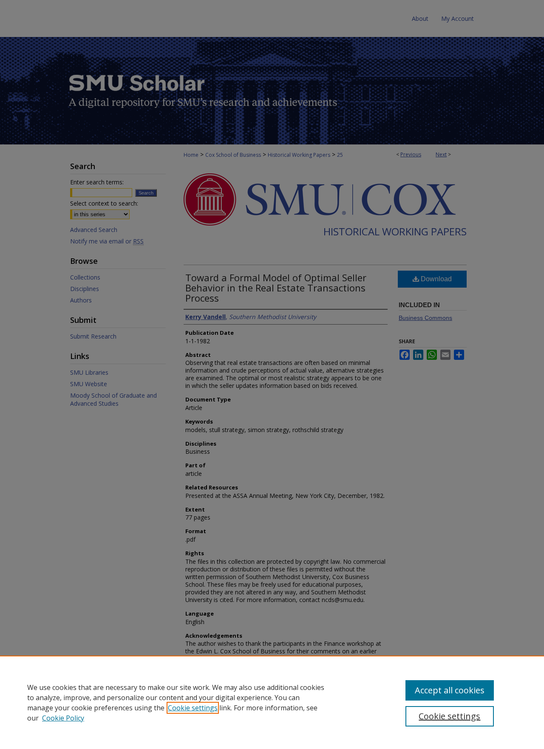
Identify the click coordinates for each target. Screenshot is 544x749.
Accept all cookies (449, 690)
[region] (272, 702)
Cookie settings (193, 707)
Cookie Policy (63, 718)
